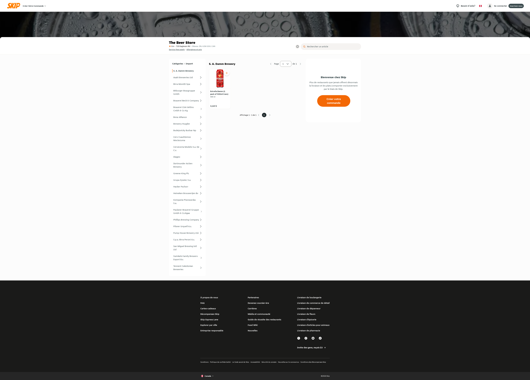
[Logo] (14, 6)
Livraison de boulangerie (309, 297)
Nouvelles (252, 330)
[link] (187, 71)
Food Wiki (253, 325)
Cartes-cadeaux (208, 308)
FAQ (202, 303)
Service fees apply (177, 49)
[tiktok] (320, 339)
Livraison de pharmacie (308, 330)
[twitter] (298, 339)
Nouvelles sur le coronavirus (288, 362)
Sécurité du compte (269, 362)
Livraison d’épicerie (306, 319)
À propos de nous (209, 297)
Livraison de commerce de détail (313, 303)
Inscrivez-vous (516, 6)
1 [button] (283, 63)
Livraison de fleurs (306, 314)
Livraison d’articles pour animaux (313, 325)
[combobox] (333, 46)
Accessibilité (255, 362)
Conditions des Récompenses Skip (313, 362)
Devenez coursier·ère (258, 303)
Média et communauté (259, 314)
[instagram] (313, 339)
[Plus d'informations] (297, 46)
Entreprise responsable (211, 330)
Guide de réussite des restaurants (264, 319)
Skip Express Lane (209, 319)
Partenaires (253, 297)
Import (189, 63)
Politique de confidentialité (220, 362)
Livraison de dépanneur (308, 308)
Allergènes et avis (194, 49)
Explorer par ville (208, 325)
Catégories (177, 63)
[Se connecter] (490, 6)
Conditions (204, 362)
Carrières (252, 308)
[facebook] (306, 339)
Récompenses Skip (209, 314)
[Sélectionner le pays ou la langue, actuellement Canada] (480, 6)
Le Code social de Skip (240, 362)
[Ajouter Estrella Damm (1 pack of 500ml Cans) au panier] (227, 73)
